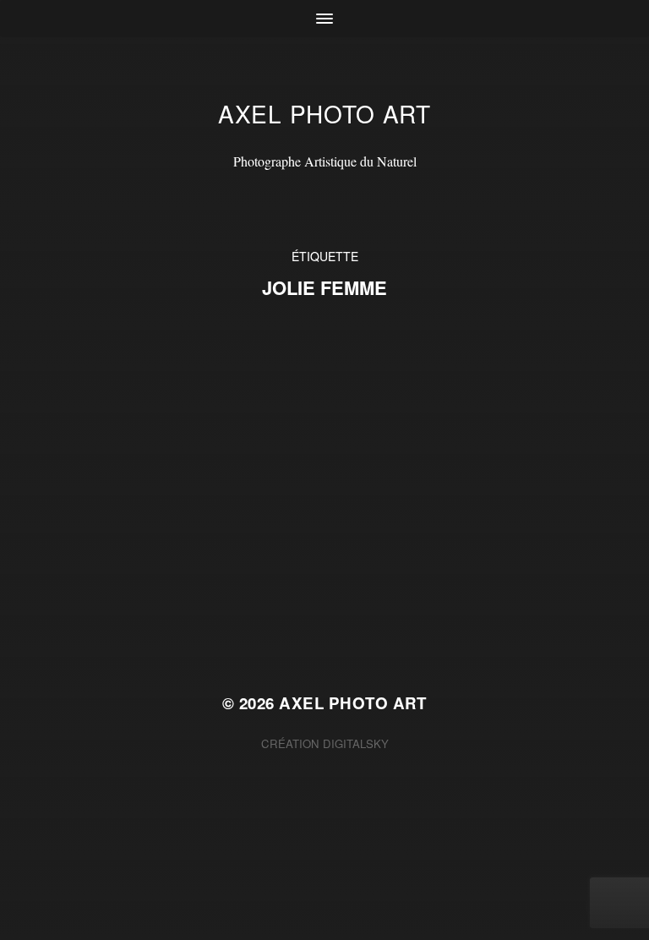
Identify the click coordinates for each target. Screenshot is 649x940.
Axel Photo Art (324, 113)
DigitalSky (356, 743)
